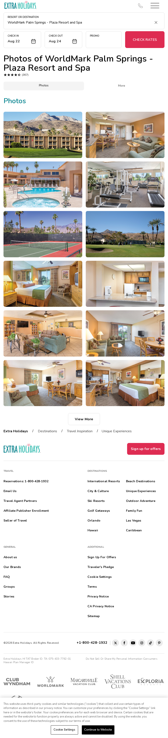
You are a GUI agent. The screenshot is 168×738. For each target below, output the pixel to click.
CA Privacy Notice (101, 606)
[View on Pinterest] (159, 642)
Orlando (94, 520)
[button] (155, 5)
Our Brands (12, 567)
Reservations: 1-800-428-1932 (26, 481)
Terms (92, 587)
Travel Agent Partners (20, 501)
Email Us (10, 491)
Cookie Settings (64, 730)
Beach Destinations (140, 481)
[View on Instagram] (141, 642)
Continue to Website (98, 730)
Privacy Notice (98, 596)
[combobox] (80, 22)
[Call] (140, 5)
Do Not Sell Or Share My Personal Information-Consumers (122, 659)
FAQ (7, 577)
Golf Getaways (99, 511)
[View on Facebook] (124, 642)
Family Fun (134, 511)
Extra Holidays (16, 431)
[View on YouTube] (133, 642)
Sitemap (94, 616)
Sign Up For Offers (102, 557)
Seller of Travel (15, 520)
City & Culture (98, 491)
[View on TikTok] (150, 642)
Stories (9, 596)
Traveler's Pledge (101, 567)
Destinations (47, 431)
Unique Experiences (117, 431)
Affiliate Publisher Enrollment (26, 511)
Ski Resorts (96, 501)
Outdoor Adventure (140, 501)
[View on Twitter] (115, 642)
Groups (9, 587)
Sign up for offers (146, 448)
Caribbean (134, 530)
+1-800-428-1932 (93, 642)
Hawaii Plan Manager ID (19, 662)
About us (10, 557)
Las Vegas (133, 520)
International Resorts (104, 481)
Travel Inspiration (80, 431)
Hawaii (93, 530)
